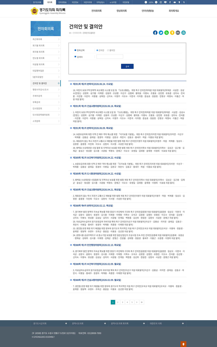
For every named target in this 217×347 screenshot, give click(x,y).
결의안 (112, 50)
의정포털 (126, 2)
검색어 (80, 56)
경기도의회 (37, 2)
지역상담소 (100, 2)
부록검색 (36, 102)
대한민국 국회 (156, 323)
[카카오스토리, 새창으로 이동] (179, 2)
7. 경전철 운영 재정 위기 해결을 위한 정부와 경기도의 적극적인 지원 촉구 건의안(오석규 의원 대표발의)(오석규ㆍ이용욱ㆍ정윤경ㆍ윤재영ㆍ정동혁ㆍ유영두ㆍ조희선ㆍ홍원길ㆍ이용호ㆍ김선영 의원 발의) (128, 288)
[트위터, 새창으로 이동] (184, 2)
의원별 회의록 (38, 64)
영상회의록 (122, 10)
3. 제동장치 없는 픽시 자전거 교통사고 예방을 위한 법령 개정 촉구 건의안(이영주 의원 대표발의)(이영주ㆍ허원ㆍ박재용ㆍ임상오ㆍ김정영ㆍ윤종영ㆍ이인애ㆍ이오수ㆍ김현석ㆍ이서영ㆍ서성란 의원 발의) (129, 197)
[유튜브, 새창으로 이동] (174, 2)
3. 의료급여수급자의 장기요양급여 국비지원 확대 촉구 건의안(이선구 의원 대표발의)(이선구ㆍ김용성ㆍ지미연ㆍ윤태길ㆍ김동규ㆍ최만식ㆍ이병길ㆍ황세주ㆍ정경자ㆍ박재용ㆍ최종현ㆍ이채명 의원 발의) (128, 272)
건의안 (101, 50)
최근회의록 (37, 39)
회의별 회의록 (38, 51)
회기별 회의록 (38, 45)
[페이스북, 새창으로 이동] (170, 2)
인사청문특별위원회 (41, 114)
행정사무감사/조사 (40, 89)
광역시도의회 (77, 323)
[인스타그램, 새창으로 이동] (160, 2)
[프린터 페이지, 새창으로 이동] (183, 31)
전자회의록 (96, 10)
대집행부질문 (38, 70)
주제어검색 (37, 95)
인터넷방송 (62, 2)
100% (151, 2)
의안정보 (75, 2)
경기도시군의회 (39, 323)
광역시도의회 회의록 (119, 323)
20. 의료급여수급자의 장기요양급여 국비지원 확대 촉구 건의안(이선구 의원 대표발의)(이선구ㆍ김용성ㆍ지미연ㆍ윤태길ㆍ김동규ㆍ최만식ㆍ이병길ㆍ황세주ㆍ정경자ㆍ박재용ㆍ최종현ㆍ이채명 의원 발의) (128, 223)
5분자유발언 (38, 76)
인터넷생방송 (148, 10)
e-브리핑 (113, 2)
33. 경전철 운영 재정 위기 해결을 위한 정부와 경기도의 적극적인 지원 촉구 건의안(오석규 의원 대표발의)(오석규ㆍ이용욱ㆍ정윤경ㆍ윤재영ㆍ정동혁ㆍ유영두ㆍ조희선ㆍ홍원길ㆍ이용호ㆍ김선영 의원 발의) (128, 230)
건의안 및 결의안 (40, 83)
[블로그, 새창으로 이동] (165, 2)
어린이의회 (88, 2)
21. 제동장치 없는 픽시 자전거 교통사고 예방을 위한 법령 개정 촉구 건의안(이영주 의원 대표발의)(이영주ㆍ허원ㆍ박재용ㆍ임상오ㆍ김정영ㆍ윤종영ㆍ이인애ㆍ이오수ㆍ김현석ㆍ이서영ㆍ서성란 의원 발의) (128, 142)
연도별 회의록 (38, 58)
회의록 (49, 2)
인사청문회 (37, 108)
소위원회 (36, 120)
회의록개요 (174, 10)
